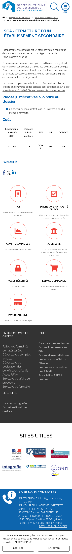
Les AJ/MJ (45, 371)
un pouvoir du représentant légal (26, 109)
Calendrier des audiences (54, 343)
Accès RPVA (10, 374)
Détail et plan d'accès (53, 526)
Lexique (43, 379)
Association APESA (50, 375)
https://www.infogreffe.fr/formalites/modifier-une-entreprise (34, 90)
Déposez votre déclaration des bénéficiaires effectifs (15, 366)
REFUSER (18, 548)
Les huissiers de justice (52, 367)
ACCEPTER (54, 548)
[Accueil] (4, 17)
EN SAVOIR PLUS (23, 542)
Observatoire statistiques (54, 355)
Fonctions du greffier (15, 403)
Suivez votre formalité (16, 386)
